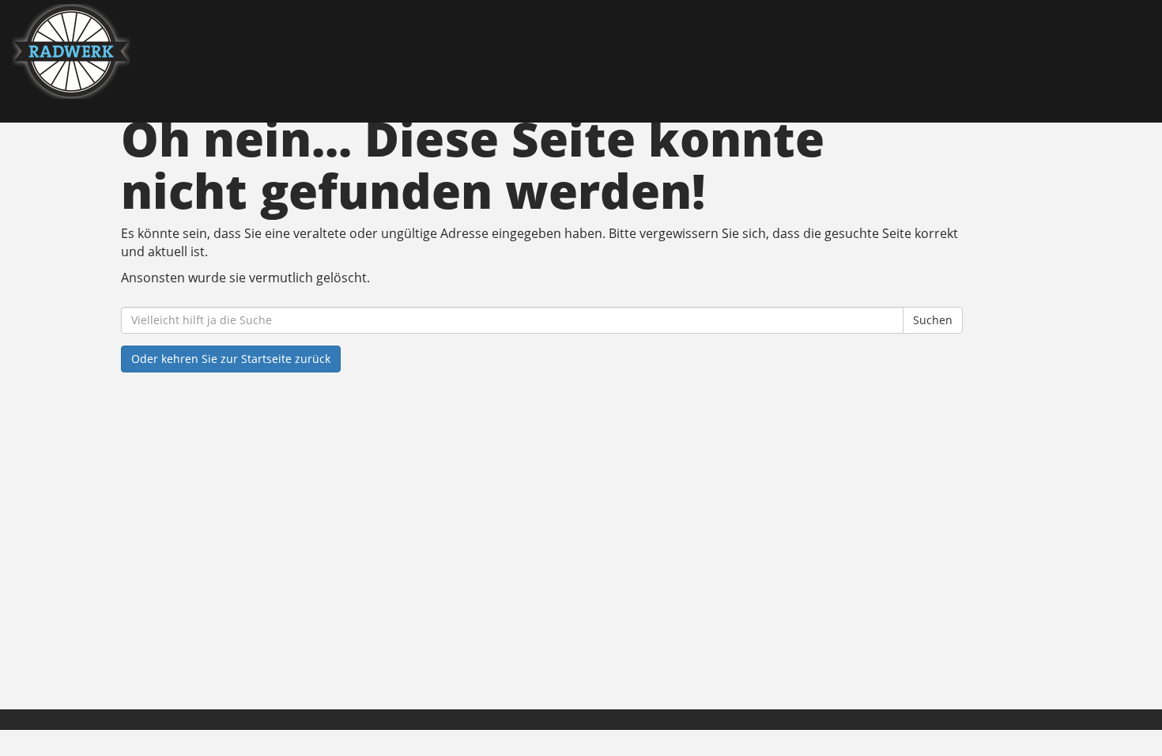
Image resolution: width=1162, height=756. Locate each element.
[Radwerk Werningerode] (248, 51)
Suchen (933, 319)
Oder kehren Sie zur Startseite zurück (230, 358)
